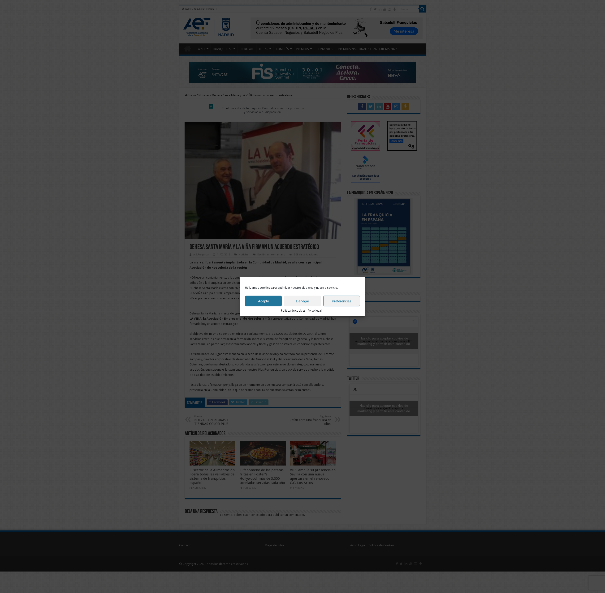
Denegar (302, 301)
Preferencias (341, 301)
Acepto (263, 301)
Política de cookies (293, 310)
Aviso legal (315, 310)
